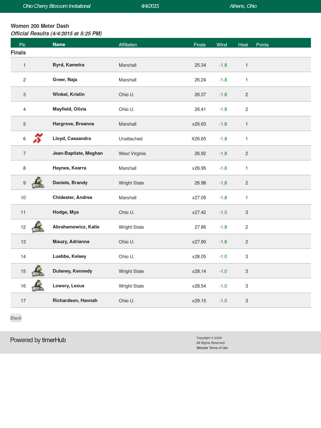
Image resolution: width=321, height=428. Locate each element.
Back (15, 318)
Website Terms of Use (212, 348)
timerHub (54, 339)
